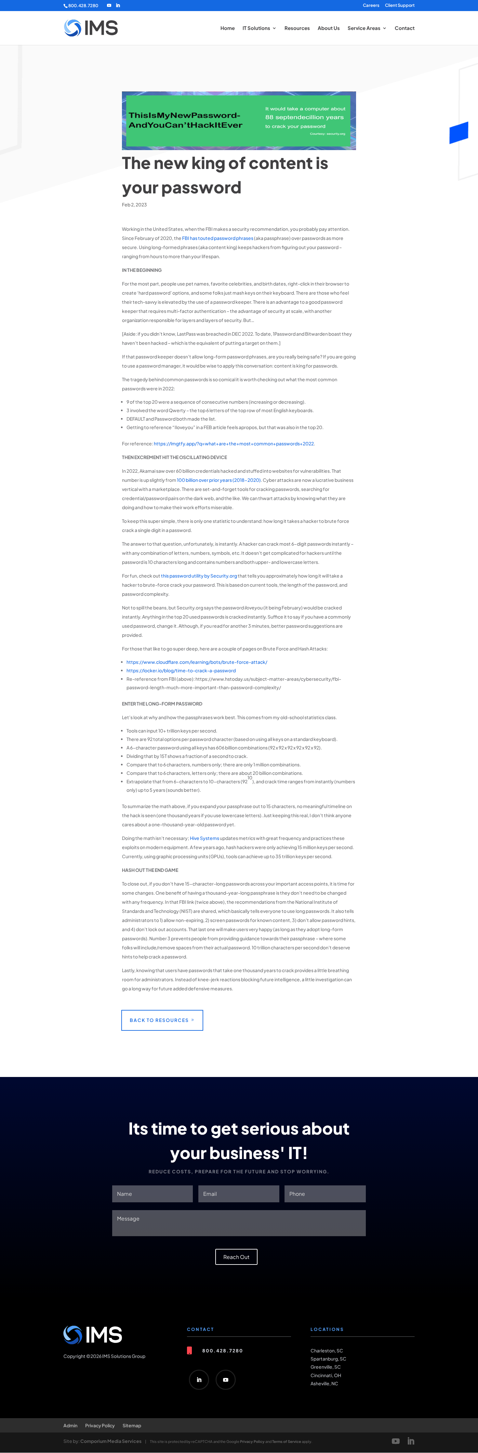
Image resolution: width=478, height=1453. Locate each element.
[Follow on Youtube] (226, 1380)
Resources (297, 28)
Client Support (400, 5)
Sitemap (132, 1425)
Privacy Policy (100, 1425)
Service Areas (364, 28)
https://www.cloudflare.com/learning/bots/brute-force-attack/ (196, 662)
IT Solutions (256, 28)
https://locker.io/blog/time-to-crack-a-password (181, 670)
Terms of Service (286, 1441)
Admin (70, 1425)
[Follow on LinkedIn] (199, 1380)
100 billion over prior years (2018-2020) (219, 480)
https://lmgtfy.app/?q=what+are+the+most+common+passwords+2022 (234, 443)
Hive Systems (204, 838)
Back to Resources (159, 1020)
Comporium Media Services (110, 1441)
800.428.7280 (83, 5)
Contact (405, 28)
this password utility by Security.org (199, 576)
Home (227, 28)
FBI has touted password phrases (217, 238)
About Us (329, 28)
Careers (371, 5)
